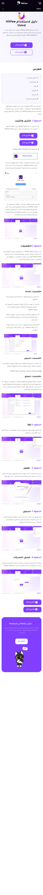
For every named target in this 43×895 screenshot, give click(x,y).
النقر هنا (7, 476)
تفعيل (35, 90)
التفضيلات (33, 82)
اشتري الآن (19, 45)
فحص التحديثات (32, 99)
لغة (36, 86)
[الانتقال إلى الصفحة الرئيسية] (23, 3)
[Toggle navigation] (3, 3)
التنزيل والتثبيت (32, 78)
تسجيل (35, 95)
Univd (39, 9)
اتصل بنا (21, 641)
